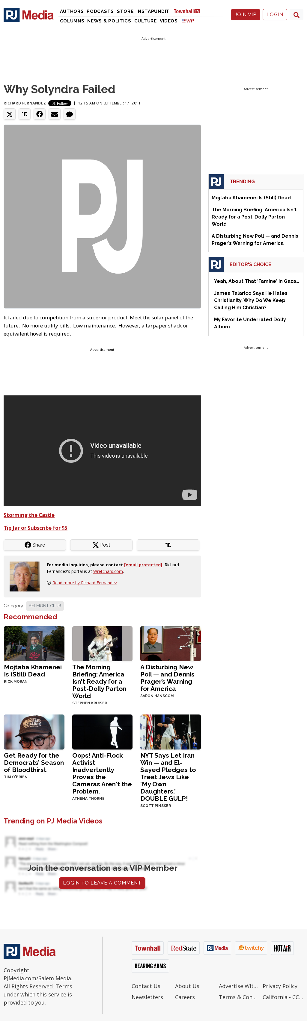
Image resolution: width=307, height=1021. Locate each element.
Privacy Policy (280, 986)
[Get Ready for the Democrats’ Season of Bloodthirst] (34, 731)
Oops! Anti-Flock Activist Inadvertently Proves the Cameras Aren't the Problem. (102, 773)
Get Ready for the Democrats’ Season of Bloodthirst (34, 762)
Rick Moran (16, 681)
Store (125, 11)
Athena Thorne (88, 799)
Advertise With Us (239, 986)
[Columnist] (27, 576)
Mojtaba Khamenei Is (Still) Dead (33, 670)
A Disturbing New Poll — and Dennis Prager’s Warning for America (167, 677)
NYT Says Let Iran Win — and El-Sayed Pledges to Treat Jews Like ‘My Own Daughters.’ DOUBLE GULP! (168, 777)
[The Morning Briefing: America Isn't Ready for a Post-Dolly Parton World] (102, 643)
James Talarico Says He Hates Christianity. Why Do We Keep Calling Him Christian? (251, 300)
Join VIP (245, 14)
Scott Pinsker (155, 806)
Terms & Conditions (239, 997)
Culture (145, 21)
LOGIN (275, 14)
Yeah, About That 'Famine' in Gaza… (256, 281)
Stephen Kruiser (89, 703)
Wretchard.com (108, 571)
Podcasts (100, 11)
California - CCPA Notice (283, 997)
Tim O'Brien (16, 777)
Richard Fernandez (25, 103)
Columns (72, 21)
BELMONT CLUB (45, 605)
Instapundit (153, 11)
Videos (169, 21)
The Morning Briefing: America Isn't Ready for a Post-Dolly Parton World (99, 681)
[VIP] (187, 20)
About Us (187, 986)
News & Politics (109, 21)
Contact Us (146, 986)
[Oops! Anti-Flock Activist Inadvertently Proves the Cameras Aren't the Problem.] (102, 731)
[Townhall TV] (189, 11)
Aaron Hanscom (157, 696)
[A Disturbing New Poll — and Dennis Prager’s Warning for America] (170, 643)
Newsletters (147, 997)
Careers (185, 997)
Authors (72, 11)
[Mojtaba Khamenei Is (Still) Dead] (34, 643)
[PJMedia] (29, 14)
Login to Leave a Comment (102, 883)
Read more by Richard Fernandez (84, 582)
